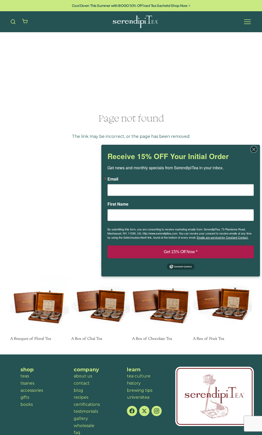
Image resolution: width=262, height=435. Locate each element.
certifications (87, 404)
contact (82, 383)
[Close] (255, 149)
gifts (24, 397)
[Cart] (25, 22)
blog (78, 390)
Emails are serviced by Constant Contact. (222, 237)
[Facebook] (132, 411)
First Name (117, 204)
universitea (138, 397)
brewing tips (139, 390)
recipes (81, 397)
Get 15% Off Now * (181, 252)
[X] (144, 411)
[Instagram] (156, 411)
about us (83, 376)
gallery (81, 418)
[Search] (13, 22)
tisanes (27, 383)
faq (77, 432)
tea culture (138, 376)
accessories (31, 390)
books (26, 404)
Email (112, 179)
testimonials (86, 411)
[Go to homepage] (214, 396)
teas (24, 376)
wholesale (84, 425)
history (134, 383)
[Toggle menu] (247, 21)
